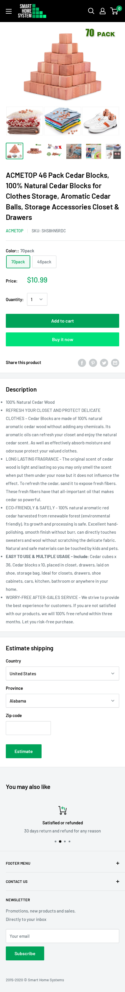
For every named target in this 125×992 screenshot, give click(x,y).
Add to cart (62, 320)
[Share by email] (115, 362)
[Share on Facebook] (82, 362)
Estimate (24, 751)
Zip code (14, 715)
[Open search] (91, 11)
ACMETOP (14, 230)
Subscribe (25, 953)
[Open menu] (9, 11)
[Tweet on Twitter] (104, 362)
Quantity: (15, 299)
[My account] (103, 11)
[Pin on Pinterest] (93, 362)
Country (13, 660)
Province (14, 688)
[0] (114, 11)
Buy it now (62, 339)
